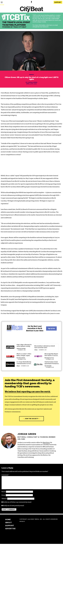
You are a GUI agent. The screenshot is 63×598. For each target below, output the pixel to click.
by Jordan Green (31, 82)
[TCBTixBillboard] (31, 28)
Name (4, 492)
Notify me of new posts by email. (13, 505)
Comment (5, 475)
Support (57, 2)
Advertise (10, 529)
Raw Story (46, 442)
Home (8, 520)
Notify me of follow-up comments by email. (17, 502)
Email (4, 495)
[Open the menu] (2, 2)
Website (4, 498)
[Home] (31, 9)
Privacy (22, 521)
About (8, 523)
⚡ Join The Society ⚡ (31, 418)
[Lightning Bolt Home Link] (31, 2)
